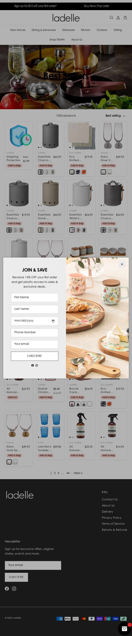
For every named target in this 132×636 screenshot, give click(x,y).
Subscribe (34, 356)
